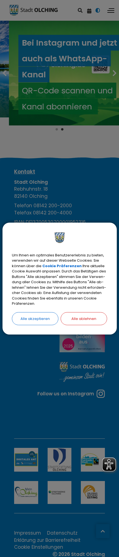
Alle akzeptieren (35, 318)
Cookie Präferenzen (62, 265)
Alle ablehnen (83, 318)
